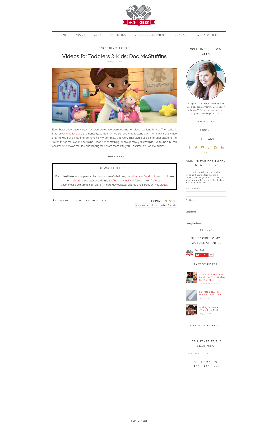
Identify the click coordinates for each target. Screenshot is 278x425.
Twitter (196, 147)
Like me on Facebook (205, 325)
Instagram (77, 180)
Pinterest (156, 180)
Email (205, 152)
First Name (191, 200)
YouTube (202, 147)
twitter (134, 176)
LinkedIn (222, 147)
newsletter (161, 184)
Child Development (150, 35)
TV (108, 200)
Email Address (193, 188)
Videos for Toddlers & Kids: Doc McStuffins (114, 56)
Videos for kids (168, 205)
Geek (98, 35)
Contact (181, 35)
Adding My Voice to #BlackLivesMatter (210, 308)
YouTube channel (119, 180)
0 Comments (62, 200)
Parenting (118, 35)
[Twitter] (166, 201)
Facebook (149, 176)
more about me (206, 121)
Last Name (191, 212)
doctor (155, 205)
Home (63, 35)
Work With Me (208, 35)
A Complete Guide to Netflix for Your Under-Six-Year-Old (212, 277)
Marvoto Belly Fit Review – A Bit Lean (210, 293)
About (81, 35)
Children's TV (142, 205)
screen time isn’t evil (69, 133)
